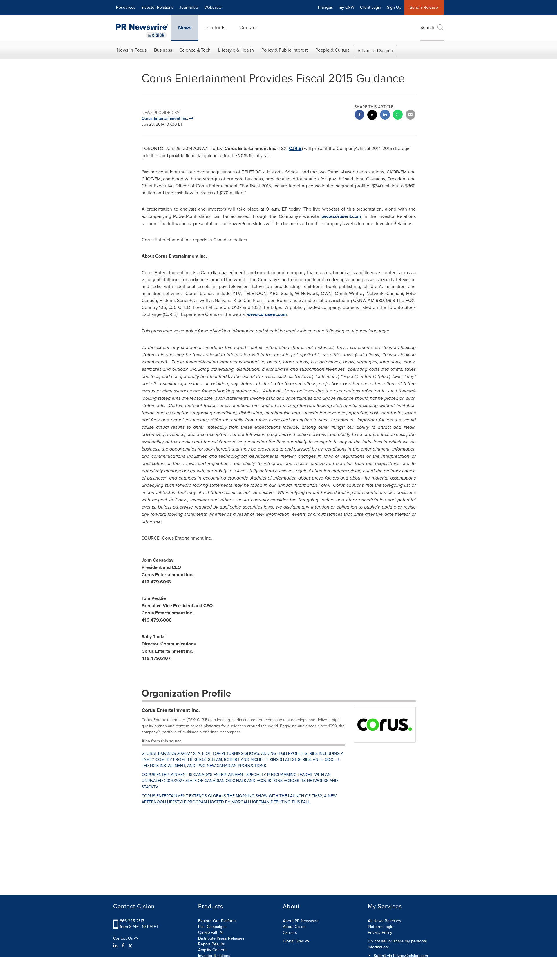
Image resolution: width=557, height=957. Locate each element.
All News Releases (384, 921)
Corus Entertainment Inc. (171, 710)
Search (427, 27)
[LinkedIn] (116, 945)
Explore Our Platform (217, 921)
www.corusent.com (341, 216)
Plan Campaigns (212, 926)
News (184, 27)
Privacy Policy (380, 932)
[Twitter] (130, 945)
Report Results (211, 944)
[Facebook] (123, 945)
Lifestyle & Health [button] (236, 50)
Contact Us (123, 938)
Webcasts (213, 7)
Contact (248, 27)
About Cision (294, 926)
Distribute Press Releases (221, 938)
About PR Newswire (301, 921)
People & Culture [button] (332, 50)
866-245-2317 (132, 921)
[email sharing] (410, 115)
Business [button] (163, 50)
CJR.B (295, 148)
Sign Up (394, 7)
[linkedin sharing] (385, 115)
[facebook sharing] (359, 115)
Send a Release (424, 7)
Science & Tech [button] (195, 50)
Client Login (370, 7)
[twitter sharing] (372, 115)
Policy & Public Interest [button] (284, 50)
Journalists (189, 7)
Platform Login (380, 926)
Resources (125, 7)
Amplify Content (212, 950)
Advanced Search (375, 50)
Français (325, 7)
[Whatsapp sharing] (398, 115)
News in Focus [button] (132, 50)
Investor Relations (157, 7)
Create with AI (210, 932)
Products (215, 27)
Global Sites (294, 941)
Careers (290, 932)
